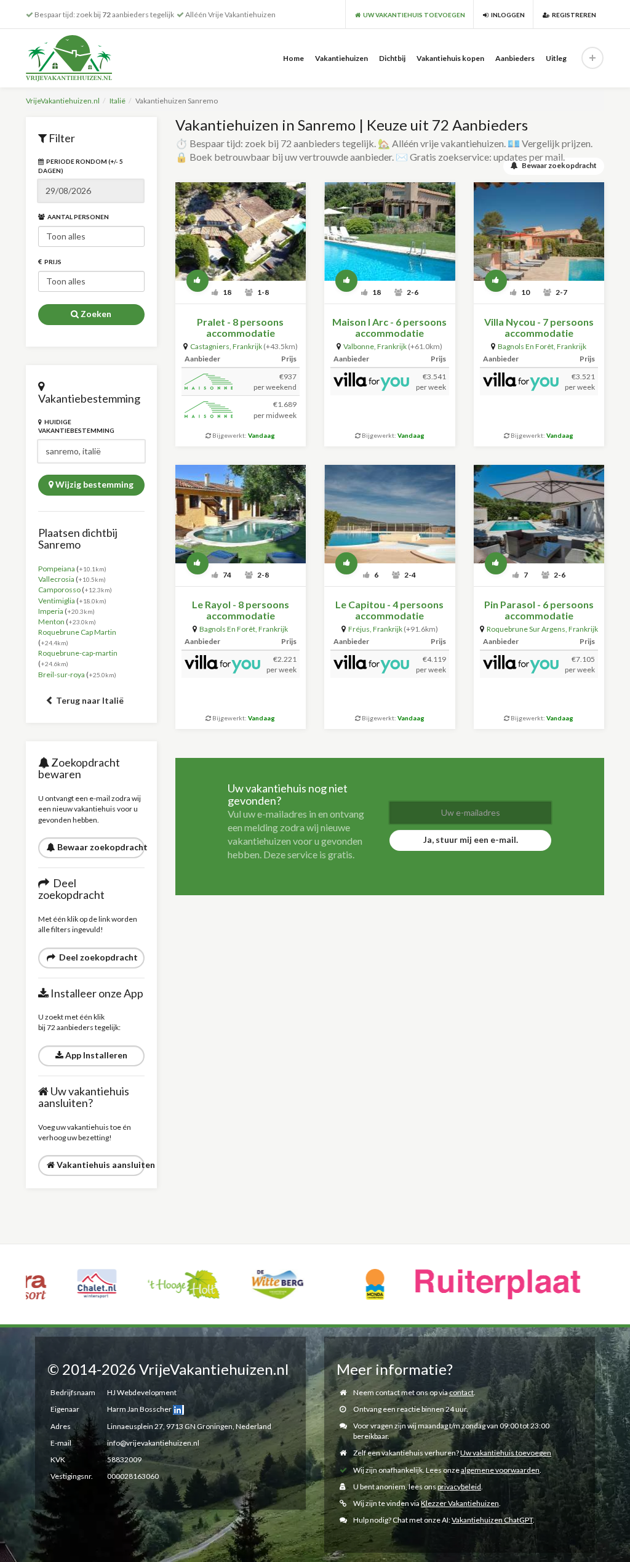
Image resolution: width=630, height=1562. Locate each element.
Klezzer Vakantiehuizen (460, 1503)
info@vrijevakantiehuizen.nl (153, 1442)
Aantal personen (77, 216)
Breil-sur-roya (61, 674)
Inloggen (506, 14)
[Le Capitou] (389, 514)
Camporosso (59, 589)
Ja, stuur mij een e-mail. (470, 839)
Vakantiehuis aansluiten (100, 1164)
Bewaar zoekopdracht (100, 847)
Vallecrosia (56, 579)
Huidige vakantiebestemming (76, 426)
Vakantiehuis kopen (450, 58)
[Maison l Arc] (389, 231)
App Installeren (95, 1055)
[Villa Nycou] (539, 231)
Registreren (572, 14)
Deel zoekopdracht (96, 957)
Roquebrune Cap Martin (77, 632)
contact (461, 1392)
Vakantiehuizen (341, 58)
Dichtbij (392, 58)
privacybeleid (459, 1486)
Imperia (50, 611)
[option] (61, 1284)
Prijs (52, 261)
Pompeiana (56, 568)
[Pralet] (240, 231)
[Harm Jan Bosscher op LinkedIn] (178, 1409)
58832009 (124, 1459)
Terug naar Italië (89, 700)
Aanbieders (515, 58)
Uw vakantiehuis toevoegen (505, 1452)
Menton (51, 621)
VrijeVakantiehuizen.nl (63, 100)
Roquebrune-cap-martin (78, 653)
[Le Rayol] (240, 514)
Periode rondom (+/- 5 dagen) (80, 166)
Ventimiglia (56, 600)
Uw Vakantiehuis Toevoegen (413, 14)
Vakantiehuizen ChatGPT (492, 1519)
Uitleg (556, 58)
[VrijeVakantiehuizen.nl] (88, 58)
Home (293, 58)
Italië (118, 100)
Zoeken (95, 313)
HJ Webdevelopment (142, 1392)
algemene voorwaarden (500, 1470)
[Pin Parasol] (539, 514)
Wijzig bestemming (94, 484)
